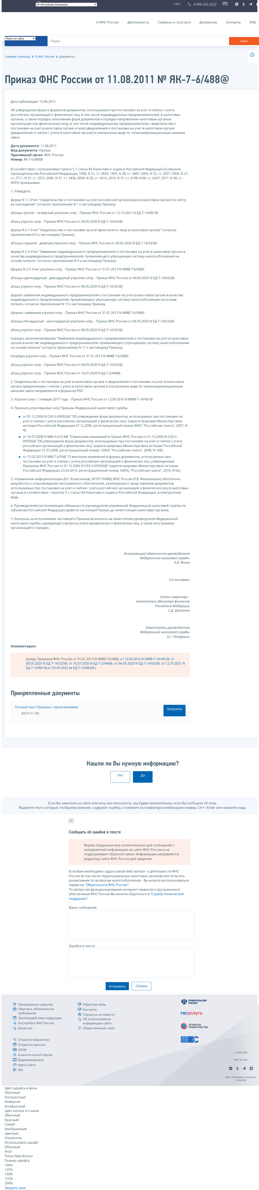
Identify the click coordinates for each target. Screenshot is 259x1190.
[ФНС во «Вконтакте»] (237, 4)
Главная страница (17, 56)
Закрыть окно (15, 1188)
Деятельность (138, 22)
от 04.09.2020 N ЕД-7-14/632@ (137, 663)
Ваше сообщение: (83, 907)
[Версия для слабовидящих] (178, 4)
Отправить (117, 986)
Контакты (233, 22)
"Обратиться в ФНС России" (106, 885)
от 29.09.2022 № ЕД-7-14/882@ (71, 668)
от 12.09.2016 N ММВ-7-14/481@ (144, 659)
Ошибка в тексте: (82, 946)
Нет (120, 775)
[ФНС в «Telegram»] (250, 4)
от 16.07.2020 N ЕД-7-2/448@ (91, 663)
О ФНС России (107, 22)
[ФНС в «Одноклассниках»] (244, 4)
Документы (208, 22)
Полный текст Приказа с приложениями (46, 707)
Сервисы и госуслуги (174, 22)
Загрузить (174, 709)
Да (143, 775)
